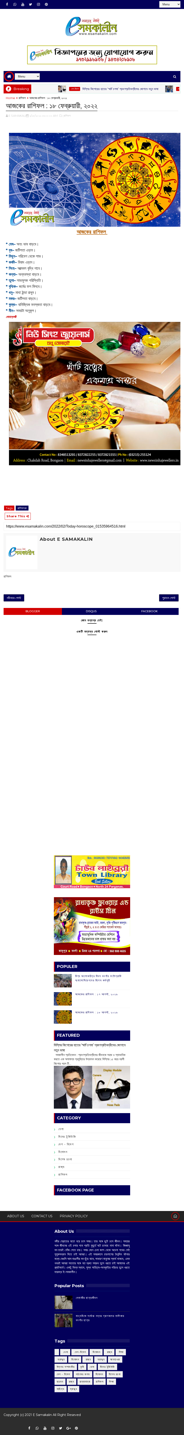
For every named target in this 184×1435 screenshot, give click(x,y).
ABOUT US (15, 1216)
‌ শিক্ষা (121, 1352)
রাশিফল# (22, 508)
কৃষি (82, 1366)
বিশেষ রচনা (65, 1159)
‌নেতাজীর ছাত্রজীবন (87, 1297)
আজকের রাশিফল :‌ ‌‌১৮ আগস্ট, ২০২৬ (96, 1012)
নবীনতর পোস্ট (14, 598)
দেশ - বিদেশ (66, 1144)
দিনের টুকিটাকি (67, 1137)
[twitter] (30, 4)
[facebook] (7, 4)
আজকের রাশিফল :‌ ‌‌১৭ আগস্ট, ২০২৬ (96, 994)
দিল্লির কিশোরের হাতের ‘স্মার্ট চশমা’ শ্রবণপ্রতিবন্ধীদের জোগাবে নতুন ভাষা (96, 89)
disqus (91, 611)
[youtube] (22, 4)
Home (10, 98)
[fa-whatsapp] (14, 4)
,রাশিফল (67, 115)
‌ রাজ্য (109, 1352)
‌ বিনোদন (96, 1352)
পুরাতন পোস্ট (168, 598)
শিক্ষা (111, 1381)
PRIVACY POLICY (74, 1216)
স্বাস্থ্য (73, 1389)
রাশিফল (22, 98)
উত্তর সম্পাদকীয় (66, 1366)
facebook (149, 611)
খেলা (154, 88)
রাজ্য (61, 1167)
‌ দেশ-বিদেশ (50, 88)
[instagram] (38, 4)
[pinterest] (46, 4)
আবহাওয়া (115, 1359)
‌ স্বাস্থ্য (61, 1359)
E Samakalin (42, 1415)
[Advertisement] (92, 743)
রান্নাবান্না (85, 1381)
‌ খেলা (65, 1352)
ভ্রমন (60, 1381)
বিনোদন (62, 1152)
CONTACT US (42, 1216)
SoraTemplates (6, 1421)
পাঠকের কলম (83, 1374)
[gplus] (68, 1428)
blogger (33, 611)
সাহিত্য (60, 1389)
